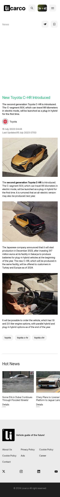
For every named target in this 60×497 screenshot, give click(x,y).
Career (42, 455)
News (5, 24)
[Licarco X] (3, 471)
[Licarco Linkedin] (38, 471)
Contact (6, 461)
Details (5, 404)
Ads (23, 455)
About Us (7, 449)
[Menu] (52, 8)
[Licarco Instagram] (21, 472)
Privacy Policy (28, 449)
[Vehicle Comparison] (42, 8)
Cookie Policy (46, 449)
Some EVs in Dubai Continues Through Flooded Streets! (17, 398)
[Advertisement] (30, 64)
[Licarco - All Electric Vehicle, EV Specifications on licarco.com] (14, 8)
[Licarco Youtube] (56, 471)
